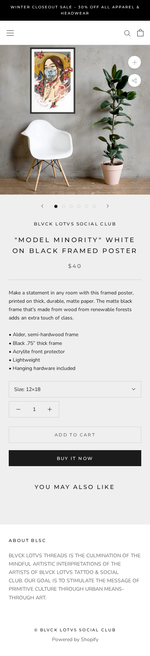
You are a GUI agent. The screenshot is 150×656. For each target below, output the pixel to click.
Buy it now (75, 458)
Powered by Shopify (75, 639)
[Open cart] (140, 32)
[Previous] (42, 206)
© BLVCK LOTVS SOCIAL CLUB (75, 629)
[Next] (108, 206)
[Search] (127, 33)
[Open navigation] (10, 33)
